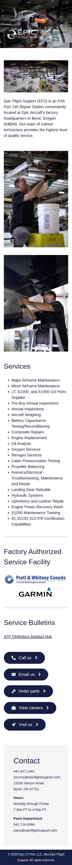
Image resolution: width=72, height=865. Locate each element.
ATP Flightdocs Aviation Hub (28, 636)
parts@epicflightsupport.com (35, 830)
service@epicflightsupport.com (36, 777)
